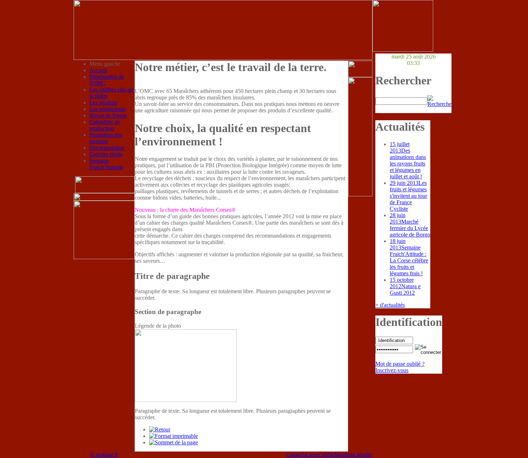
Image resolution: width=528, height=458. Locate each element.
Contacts (296, 455)
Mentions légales (353, 455)
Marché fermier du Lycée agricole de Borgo (410, 225)
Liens (312, 455)
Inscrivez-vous (391, 370)
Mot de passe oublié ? (400, 364)
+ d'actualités (390, 305)
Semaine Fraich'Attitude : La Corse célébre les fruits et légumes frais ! (409, 257)
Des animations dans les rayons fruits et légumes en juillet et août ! (408, 160)
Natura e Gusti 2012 (405, 286)
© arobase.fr (104, 455)
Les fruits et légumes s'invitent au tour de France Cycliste (408, 196)
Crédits (326, 455)
